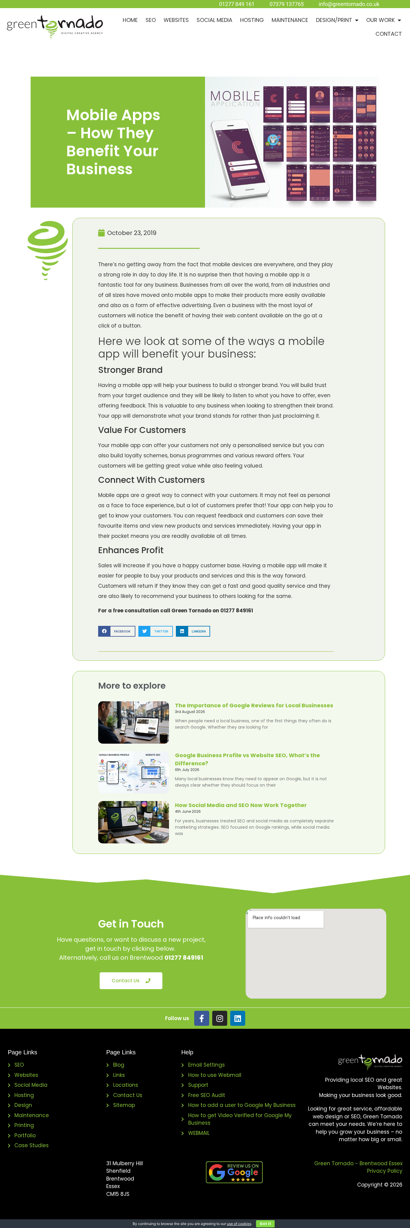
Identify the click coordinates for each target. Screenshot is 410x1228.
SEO (151, 20)
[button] (116, 631)
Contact (388, 34)
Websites (176, 20)
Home (130, 20)
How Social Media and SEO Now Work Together (241, 805)
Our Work (380, 20)
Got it (265, 1223)
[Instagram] (219, 1018)
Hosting (252, 20)
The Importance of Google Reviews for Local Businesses (254, 705)
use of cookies (239, 1223)
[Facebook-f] (201, 1018)
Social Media (214, 20)
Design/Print (334, 20)
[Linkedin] (237, 1018)
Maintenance (290, 20)
